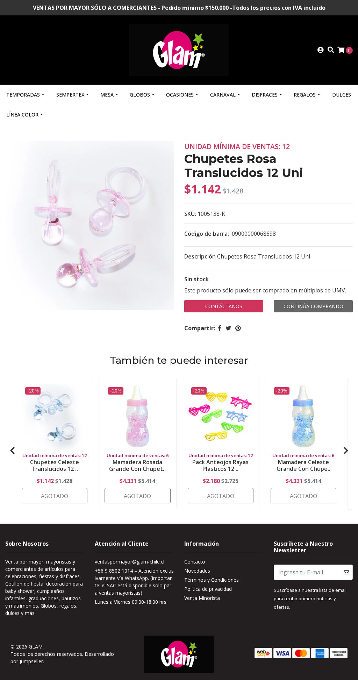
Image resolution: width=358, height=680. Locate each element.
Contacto (194, 561)
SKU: (190, 214)
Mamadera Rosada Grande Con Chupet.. (137, 465)
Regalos (305, 94)
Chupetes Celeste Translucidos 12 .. (54, 465)
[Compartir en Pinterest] (238, 328)
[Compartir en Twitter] (228, 328)
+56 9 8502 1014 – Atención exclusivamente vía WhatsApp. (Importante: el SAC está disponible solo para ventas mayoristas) (134, 581)
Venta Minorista (202, 598)
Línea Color (22, 114)
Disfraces (265, 94)
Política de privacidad (208, 589)
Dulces (341, 94)
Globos (140, 94)
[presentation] (12, 451)
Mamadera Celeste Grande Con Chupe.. (303, 465)
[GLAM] (179, 49)
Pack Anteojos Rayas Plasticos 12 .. (220, 465)
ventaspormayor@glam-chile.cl (129, 561)
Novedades (197, 570)
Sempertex (70, 94)
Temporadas (23, 94)
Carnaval (223, 94)
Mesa (107, 94)
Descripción (200, 256)
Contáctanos (223, 306)
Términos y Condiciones (211, 579)
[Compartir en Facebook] (219, 328)
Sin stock (196, 279)
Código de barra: (206, 234)
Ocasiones (180, 94)
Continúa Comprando (313, 306)
